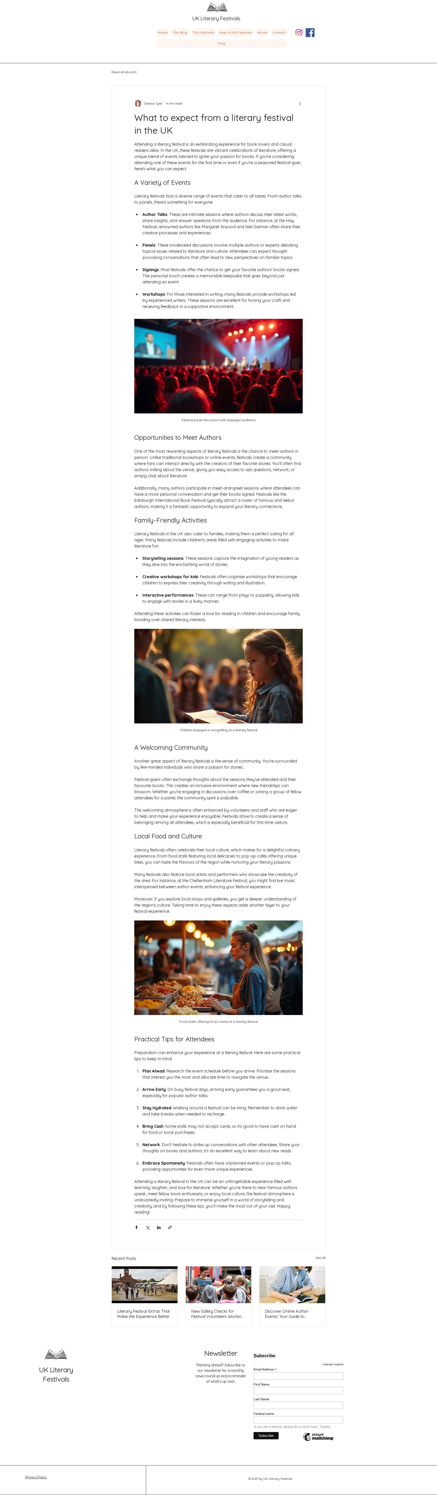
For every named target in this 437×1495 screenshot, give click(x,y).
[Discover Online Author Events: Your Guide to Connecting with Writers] (292, 1284)
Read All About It (124, 72)
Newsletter (220, 1353)
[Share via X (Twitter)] (147, 1227)
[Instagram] (299, 32)
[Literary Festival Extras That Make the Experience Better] (145, 1284)
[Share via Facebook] (136, 1227)
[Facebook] (310, 32)
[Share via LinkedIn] (159, 1227)
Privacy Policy (36, 1477)
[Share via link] (170, 1227)
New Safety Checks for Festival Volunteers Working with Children (217, 1314)
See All (320, 1258)
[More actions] (300, 103)
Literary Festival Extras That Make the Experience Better (143, 1314)
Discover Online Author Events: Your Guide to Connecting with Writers (287, 1314)
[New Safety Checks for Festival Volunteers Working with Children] (219, 1284)
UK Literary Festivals (56, 1374)
